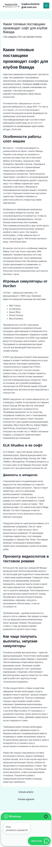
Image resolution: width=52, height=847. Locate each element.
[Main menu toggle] (46, 5)
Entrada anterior (26, 792)
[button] (46, 816)
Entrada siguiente (26, 799)
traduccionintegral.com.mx (30, 5)
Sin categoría (10, 37)
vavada (36, 84)
